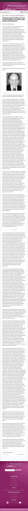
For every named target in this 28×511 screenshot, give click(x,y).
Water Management (14, 485)
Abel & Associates (13, 494)
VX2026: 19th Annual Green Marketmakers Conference (14, 490)
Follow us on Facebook (7, 502)
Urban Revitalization (14, 484)
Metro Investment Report (8, 24)
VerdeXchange (14, 497)
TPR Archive (13, 478)
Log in (4, 452)
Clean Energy (14, 480)
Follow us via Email (20, 502)
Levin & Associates (14, 496)
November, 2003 (18, 15)
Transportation (14, 482)
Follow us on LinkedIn (13, 502)
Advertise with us (21, 454)
